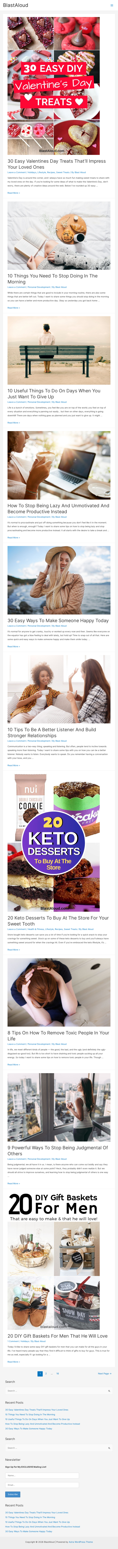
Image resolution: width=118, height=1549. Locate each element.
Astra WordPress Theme (81, 1542)
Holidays (32, 172)
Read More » (14, 193)
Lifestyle (41, 172)
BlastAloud (15, 5)
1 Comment (13, 1341)
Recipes (51, 172)
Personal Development (39, 287)
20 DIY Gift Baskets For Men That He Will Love (58, 1336)
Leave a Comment (17, 172)
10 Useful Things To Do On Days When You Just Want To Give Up (37, 1419)
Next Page (105, 1373)
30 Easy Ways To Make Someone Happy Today (58, 620)
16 (57, 1373)
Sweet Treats (62, 172)
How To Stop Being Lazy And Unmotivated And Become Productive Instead (42, 1424)
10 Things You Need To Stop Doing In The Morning (30, 1414)
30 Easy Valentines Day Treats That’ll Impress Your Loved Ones (36, 1410)
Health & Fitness (36, 929)
